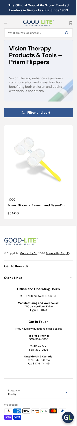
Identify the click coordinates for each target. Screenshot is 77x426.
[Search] (64, 32)
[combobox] (37, 32)
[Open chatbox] (65, 417)
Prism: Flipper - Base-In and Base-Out (36, 202)
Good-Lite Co (28, 250)
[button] (5, 22)
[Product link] (37, 170)
